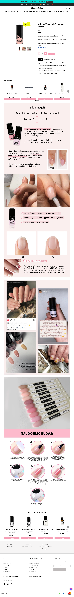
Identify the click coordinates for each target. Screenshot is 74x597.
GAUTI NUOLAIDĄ (46, 305)
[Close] (53, 290)
